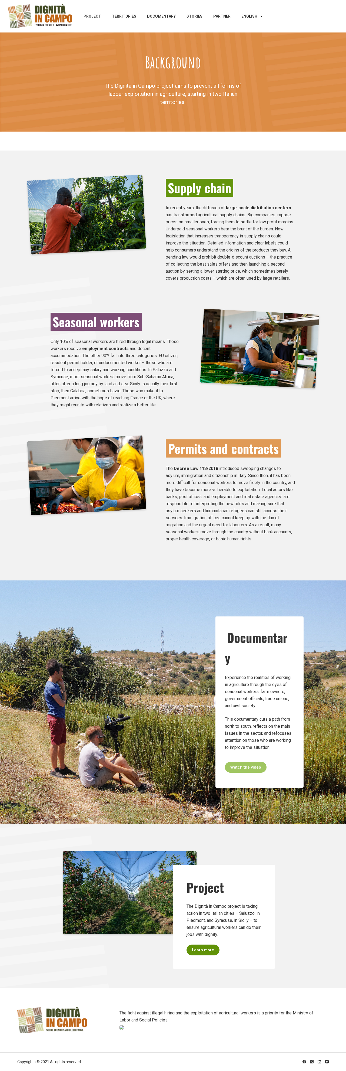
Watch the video (245, 767)
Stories (194, 16)
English (249, 16)
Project (92, 16)
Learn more (203, 950)
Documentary (161, 16)
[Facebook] (304, 1061)
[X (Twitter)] (312, 1061)
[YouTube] (327, 1061)
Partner (222, 16)
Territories (124, 16)
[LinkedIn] (319, 1061)
